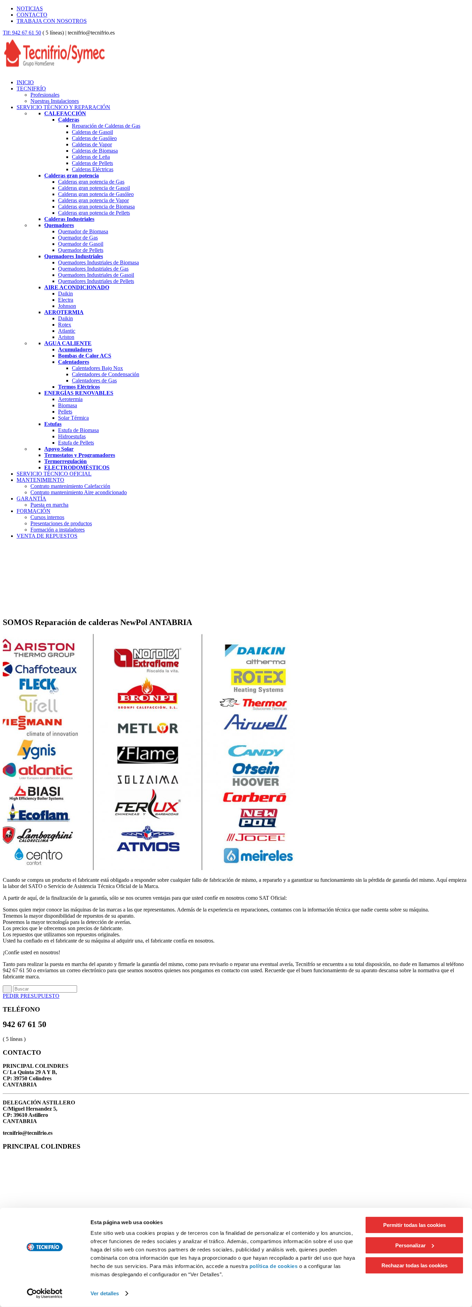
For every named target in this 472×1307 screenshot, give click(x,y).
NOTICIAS (30, 8)
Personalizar (410, 1245)
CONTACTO (32, 15)
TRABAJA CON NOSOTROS (52, 21)
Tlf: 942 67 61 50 (22, 33)
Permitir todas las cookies (414, 1225)
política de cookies (273, 1266)
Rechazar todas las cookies (414, 1265)
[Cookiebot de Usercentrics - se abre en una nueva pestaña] (45, 1293)
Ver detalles (105, 1293)
